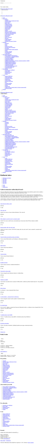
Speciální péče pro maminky (10, 47)
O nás (4, 75)
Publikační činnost (8, 72)
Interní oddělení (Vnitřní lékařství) (11, 55)
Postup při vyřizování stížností (10, 33)
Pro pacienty (5, 18)
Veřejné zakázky (8, 80)
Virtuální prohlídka (8, 83)
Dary (6, 82)
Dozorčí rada (7, 86)
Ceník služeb (7, 53)
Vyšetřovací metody (8, 24)
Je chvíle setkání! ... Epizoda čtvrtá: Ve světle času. (9, 296)
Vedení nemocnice (8, 77)
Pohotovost (7, 36)
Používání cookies (8, 88)
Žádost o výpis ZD (8, 31)
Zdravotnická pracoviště (7, 54)
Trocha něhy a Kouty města (5, 271)
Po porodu (7, 48)
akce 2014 (4, 183)
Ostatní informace (8, 39)
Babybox (6, 38)
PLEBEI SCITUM (3, 262)
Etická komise (7, 73)
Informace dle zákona (9, 81)
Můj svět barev (3, 288)
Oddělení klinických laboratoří (10, 62)
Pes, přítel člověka (3, 305)
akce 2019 (4, 179)
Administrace (8, 440)
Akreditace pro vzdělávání (10, 151)
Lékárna (6, 30)
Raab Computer (31, 442)
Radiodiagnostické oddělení (10, 61)
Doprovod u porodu (8, 46)
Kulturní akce (7, 79)
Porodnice (4, 42)
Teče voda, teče (3, 210)
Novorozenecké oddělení (9, 57)
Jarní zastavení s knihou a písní (6, 203)
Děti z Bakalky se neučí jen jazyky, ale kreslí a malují (10, 218)
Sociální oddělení (8, 26)
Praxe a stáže (7, 71)
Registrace (7, 43)
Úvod (4, 17)
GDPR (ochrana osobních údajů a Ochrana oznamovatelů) (15, 87)
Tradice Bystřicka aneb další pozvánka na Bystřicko (9, 237)
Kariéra (6, 74)
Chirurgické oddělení (9, 58)
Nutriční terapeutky (8, 67)
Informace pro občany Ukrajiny (10, 41)
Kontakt (4, 89)
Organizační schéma (8, 78)
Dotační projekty (8, 84)
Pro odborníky (5, 68)
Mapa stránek (2, 440)
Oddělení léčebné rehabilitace (10, 63)
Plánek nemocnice (8, 23)
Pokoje (6, 50)
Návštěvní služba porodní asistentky (11, 49)
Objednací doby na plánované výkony (12, 20)
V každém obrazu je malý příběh (6, 314)
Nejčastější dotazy (8, 52)
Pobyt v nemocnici (8, 37)
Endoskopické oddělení (9, 59)
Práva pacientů (7, 35)
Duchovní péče (8, 27)
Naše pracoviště (8, 21)
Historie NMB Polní (8, 76)
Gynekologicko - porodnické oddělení (12, 56)
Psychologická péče (8, 25)
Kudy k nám (7, 22)
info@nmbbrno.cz (3, 351)
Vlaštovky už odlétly (4, 279)
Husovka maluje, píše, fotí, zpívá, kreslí (7, 227)
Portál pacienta (7, 40)
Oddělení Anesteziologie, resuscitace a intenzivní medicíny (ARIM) (17, 60)
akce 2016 (4, 182)
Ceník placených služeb (9, 34)
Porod (6, 45)
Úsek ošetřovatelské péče (9, 66)
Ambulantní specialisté (9, 64)
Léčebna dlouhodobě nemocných (11, 65)
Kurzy (6, 44)
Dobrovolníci (7, 107)
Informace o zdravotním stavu (10, 32)
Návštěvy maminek (8, 51)
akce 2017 (4, 181)
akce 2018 (4, 180)
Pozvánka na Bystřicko (4, 323)
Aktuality (6, 19)
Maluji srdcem (3, 245)
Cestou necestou (3, 254)
